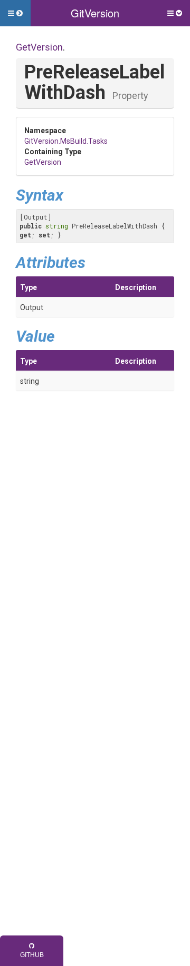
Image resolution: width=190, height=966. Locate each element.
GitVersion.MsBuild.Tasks (66, 141)
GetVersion (39, 47)
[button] (15, 13)
